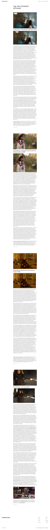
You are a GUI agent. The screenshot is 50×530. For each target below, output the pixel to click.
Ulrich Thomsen (19, 429)
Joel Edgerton (23, 500)
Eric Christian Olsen (23, 501)
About (39, 1)
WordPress (40, 527)
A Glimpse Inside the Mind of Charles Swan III (19, 241)
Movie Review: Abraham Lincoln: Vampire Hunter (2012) (24, 271)
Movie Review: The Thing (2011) (21, 387)
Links (44, 1)
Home (42, 1)
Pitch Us (47, 1)
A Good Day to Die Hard (16, 121)
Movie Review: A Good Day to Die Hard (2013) (25, 29)
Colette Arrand (4, 1)
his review (22, 330)
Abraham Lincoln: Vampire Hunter (18, 356)
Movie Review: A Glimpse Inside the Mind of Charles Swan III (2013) (24, 151)
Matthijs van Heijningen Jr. (17, 480)
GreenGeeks (46, 527)
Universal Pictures (22, 502)
